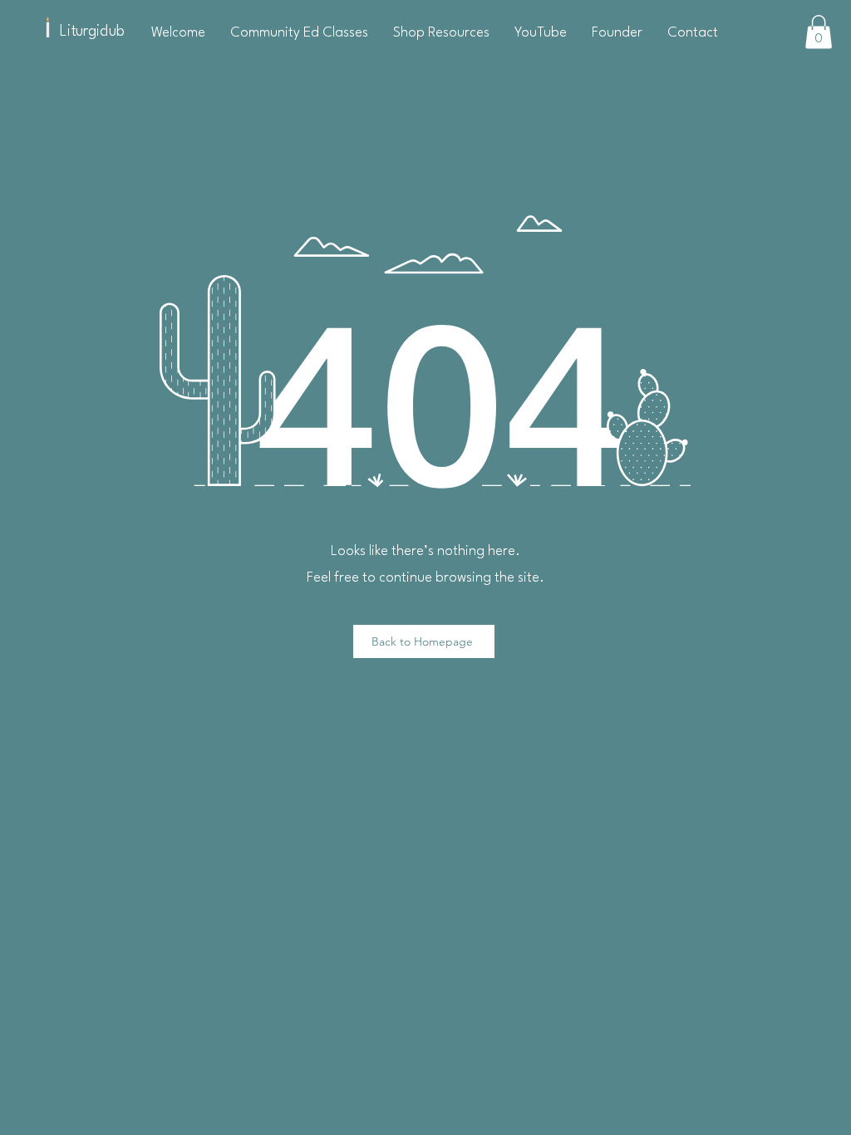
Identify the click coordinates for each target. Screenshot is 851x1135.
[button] (818, 32)
